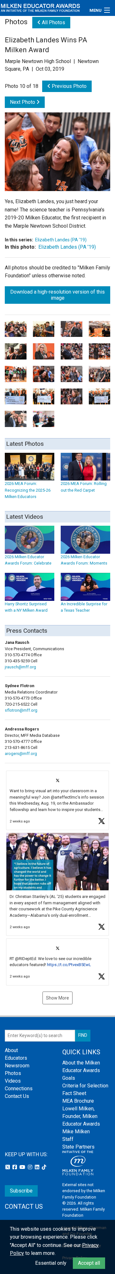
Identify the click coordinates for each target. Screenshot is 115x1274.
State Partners (78, 1147)
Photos (13, 1073)
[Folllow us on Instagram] (30, 1167)
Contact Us (17, 1096)
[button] (57, 800)
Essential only (50, 1263)
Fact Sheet (74, 1093)
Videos (13, 1081)
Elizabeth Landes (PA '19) (61, 239)
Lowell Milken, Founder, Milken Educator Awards (81, 1116)
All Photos (53, 22)
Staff (67, 1139)
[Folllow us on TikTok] (44, 1167)
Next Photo (23, 102)
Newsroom (17, 1066)
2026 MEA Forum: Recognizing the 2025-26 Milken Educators (27, 490)
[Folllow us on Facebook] (15, 1167)
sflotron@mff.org (21, 710)
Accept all (89, 1263)
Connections (19, 1088)
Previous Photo (68, 86)
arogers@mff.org (21, 753)
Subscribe (21, 1191)
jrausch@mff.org (20, 667)
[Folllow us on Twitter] (8, 1167)
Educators (16, 1058)
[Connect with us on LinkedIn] (37, 1167)
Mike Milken (76, 1131)
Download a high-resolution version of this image (57, 295)
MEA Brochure (78, 1101)
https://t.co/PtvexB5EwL (69, 964)
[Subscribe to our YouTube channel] (23, 1167)
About (11, 1050)
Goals (68, 1078)
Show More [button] (57, 997)
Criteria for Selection (85, 1086)
